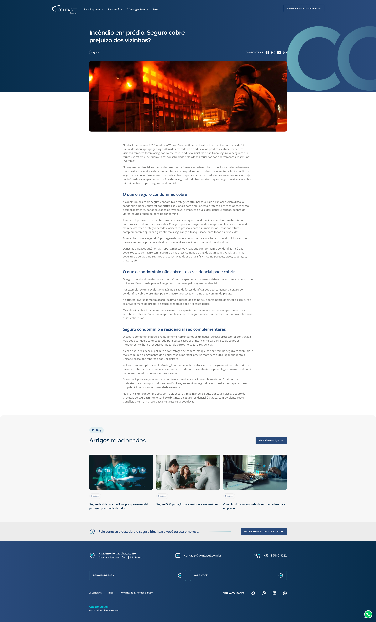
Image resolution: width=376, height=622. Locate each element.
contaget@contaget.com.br (202, 555)
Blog (110, 592)
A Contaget (95, 592)
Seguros (95, 52)
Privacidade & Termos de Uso (136, 592)
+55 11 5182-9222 (275, 555)
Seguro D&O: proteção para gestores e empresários (187, 504)
